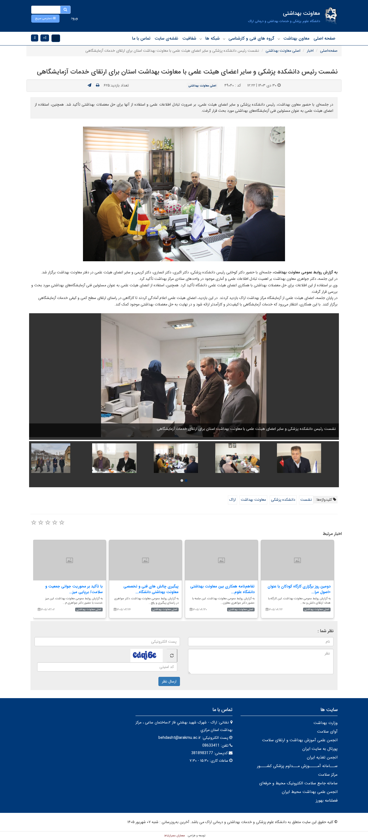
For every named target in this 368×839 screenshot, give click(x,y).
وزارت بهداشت (326, 723)
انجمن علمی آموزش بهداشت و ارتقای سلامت (300, 740)
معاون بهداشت (296, 38)
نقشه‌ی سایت (166, 38)
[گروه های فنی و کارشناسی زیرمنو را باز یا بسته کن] (224, 39)
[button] (45, 19)
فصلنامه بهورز (327, 800)
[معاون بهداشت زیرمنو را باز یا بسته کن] (278, 39)
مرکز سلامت (328, 774)
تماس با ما (141, 38)
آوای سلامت (327, 731)
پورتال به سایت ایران (320, 749)
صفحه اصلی (324, 38)
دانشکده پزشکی (283, 500)
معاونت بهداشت (253, 500)
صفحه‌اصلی (329, 51)
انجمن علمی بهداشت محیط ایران (310, 792)
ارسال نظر (169, 681)
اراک (232, 500)
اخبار (310, 51)
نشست (306, 500)
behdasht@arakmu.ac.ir (179, 737)
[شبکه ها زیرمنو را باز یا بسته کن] (200, 39)
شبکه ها (212, 38)
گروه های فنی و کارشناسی (251, 38)
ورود (74, 18)
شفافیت (189, 38)
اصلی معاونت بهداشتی (283, 51)
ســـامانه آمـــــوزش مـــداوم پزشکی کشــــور (297, 766)
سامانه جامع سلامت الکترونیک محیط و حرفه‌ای (298, 783)
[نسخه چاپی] (98, 85)
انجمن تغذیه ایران (322, 757)
